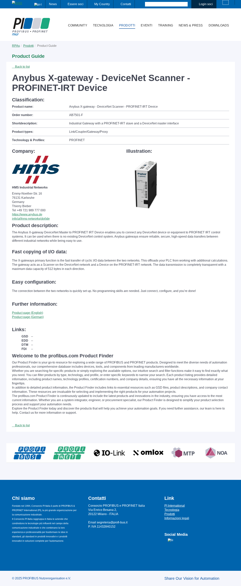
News (53, 4)
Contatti (126, 4)
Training (165, 25)
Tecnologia (103, 25)
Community (77, 25)
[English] (225, 2)
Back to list (22, 66)
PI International (174, 505)
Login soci (206, 4)
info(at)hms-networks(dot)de (31, 218)
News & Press (191, 25)
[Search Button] (141, 4)
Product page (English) (27, 312)
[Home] (61, 18)
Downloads (219, 25)
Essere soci (75, 4)
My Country (102, 4)
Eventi (146, 25)
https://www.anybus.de (27, 214)
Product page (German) (28, 317)
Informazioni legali (176, 518)
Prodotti (127, 25)
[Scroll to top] (236, 580)
